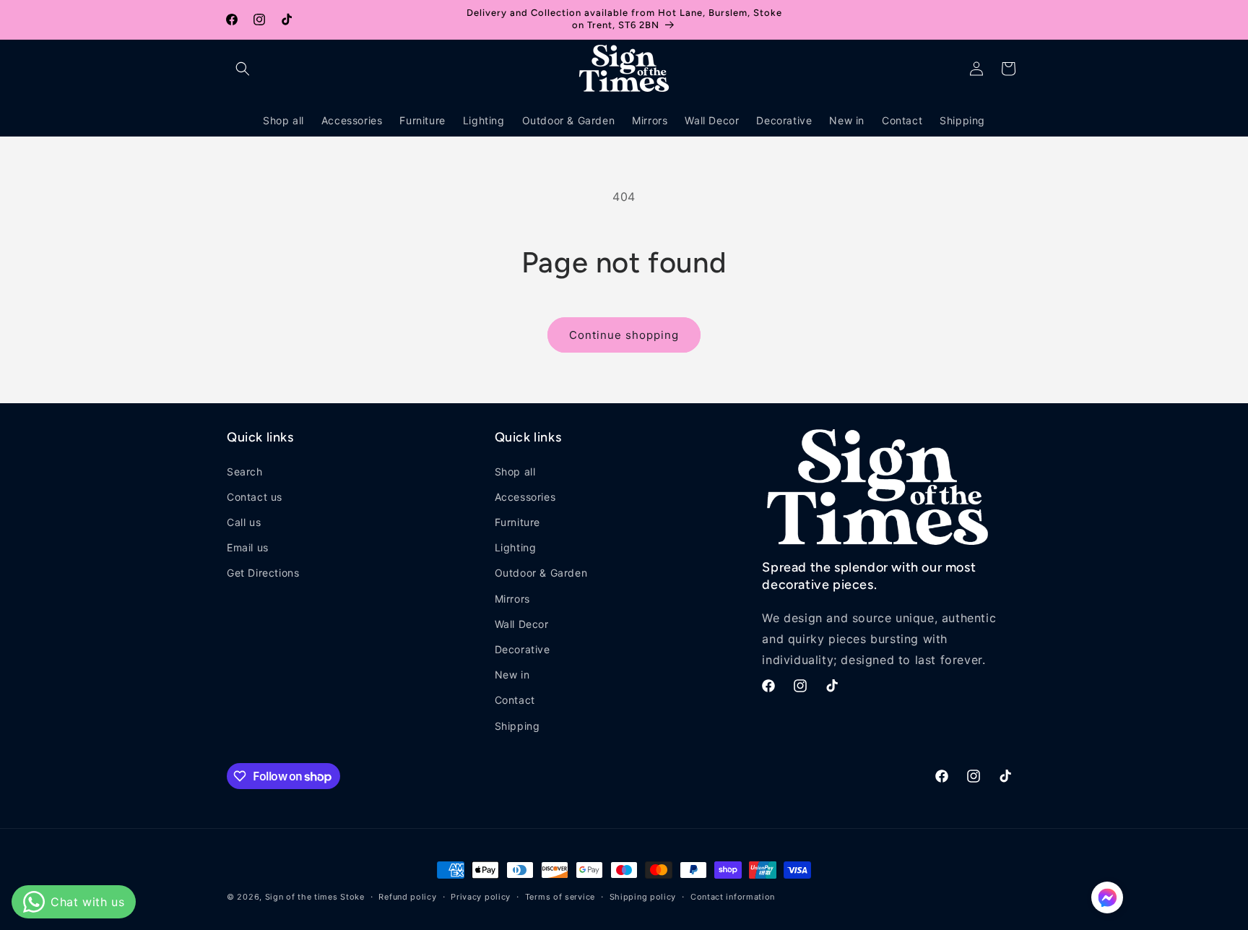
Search (245, 471)
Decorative (522, 649)
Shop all (515, 471)
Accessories (525, 497)
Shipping (517, 726)
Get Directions (263, 573)
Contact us (254, 497)
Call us (244, 522)
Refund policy (407, 897)
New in (512, 674)
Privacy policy (481, 897)
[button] (243, 69)
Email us (248, 547)
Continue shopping (624, 335)
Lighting (516, 547)
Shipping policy (643, 897)
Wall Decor (522, 624)
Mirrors (512, 599)
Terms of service (560, 897)
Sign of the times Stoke (315, 897)
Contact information (732, 897)
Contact (515, 700)
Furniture (517, 522)
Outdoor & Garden (541, 573)
